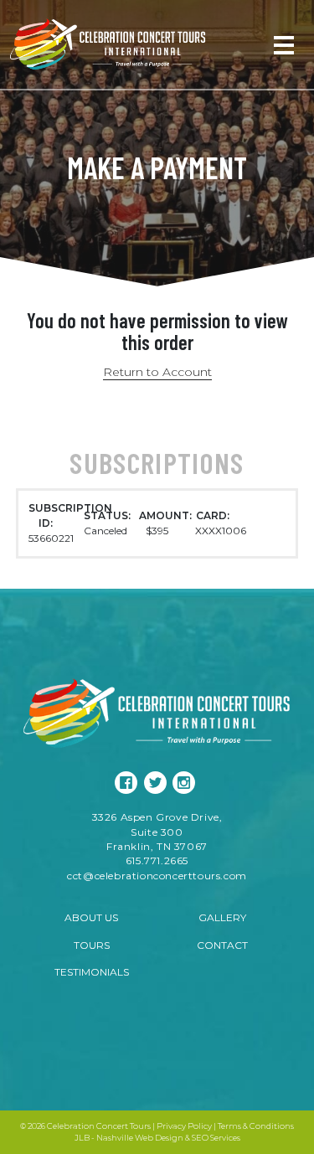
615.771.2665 (157, 860)
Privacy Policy (184, 1126)
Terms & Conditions (256, 1126)
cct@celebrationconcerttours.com (157, 875)
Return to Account (157, 371)
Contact (222, 945)
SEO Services (216, 1137)
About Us (91, 917)
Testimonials (91, 972)
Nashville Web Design (139, 1137)
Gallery (222, 917)
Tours (92, 945)
